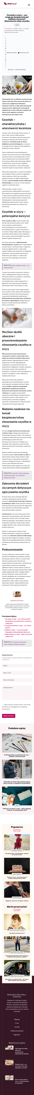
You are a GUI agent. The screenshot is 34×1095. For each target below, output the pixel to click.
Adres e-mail (7, 673)
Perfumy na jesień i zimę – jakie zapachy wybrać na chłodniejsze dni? (17, 809)
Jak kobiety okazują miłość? (17, 933)
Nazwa (5, 665)
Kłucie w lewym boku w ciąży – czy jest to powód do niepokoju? (22, 1081)
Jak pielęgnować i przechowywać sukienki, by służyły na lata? (17, 854)
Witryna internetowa (8, 680)
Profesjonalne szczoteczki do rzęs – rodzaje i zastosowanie (17, 755)
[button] (29, 4)
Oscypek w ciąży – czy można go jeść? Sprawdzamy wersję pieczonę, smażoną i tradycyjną (18, 621)
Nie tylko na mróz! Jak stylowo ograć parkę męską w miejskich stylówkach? (17, 782)
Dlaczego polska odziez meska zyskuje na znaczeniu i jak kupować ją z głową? (17, 956)
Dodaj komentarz (8, 687)
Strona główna (8, 28)
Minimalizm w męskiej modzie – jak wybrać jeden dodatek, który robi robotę (17, 980)
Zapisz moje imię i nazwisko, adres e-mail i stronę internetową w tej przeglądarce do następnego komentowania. (16, 707)
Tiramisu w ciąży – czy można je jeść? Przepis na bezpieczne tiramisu (17, 877)
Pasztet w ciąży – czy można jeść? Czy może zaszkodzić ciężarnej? (21, 1066)
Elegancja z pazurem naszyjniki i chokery (17, 901)
